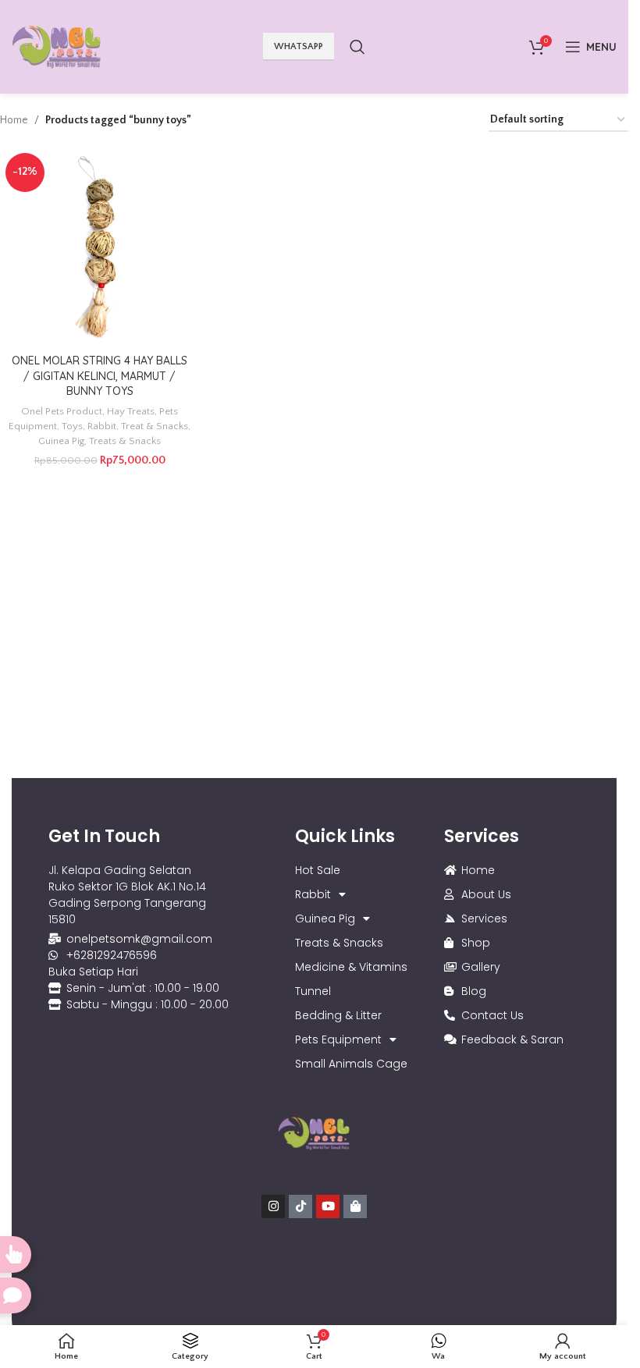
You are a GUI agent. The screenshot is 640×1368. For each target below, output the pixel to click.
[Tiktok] (300, 1206)
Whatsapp (298, 46)
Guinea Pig (61, 440)
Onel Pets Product (61, 411)
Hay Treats (131, 411)
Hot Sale (317, 870)
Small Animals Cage (351, 1063)
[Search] (357, 46)
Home (14, 120)
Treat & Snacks (154, 426)
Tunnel (313, 991)
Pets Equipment (338, 1039)
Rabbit (101, 426)
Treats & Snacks (125, 440)
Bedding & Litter (338, 1015)
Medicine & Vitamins (351, 967)
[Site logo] (56, 46)
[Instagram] (273, 1206)
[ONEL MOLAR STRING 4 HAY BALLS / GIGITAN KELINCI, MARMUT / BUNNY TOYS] (99, 246)
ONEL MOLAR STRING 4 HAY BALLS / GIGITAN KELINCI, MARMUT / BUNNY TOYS (99, 376)
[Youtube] (328, 1206)
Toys (72, 426)
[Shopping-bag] (355, 1206)
